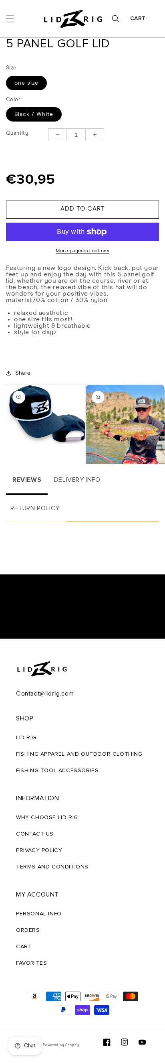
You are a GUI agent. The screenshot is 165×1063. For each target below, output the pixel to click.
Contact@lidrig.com (45, 694)
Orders (28, 930)
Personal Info (39, 914)
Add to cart (82, 209)
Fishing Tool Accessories (57, 770)
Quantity (17, 133)
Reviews (26, 480)
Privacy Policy (39, 850)
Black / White (33, 114)
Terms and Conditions (52, 867)
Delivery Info (77, 480)
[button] (10, 19)
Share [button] (23, 373)
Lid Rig (26, 737)
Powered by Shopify (61, 1045)
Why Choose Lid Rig (47, 817)
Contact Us (35, 834)
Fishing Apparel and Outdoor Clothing (79, 754)
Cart (138, 18)
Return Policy (35, 508)
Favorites (31, 963)
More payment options (82, 251)
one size (26, 83)
